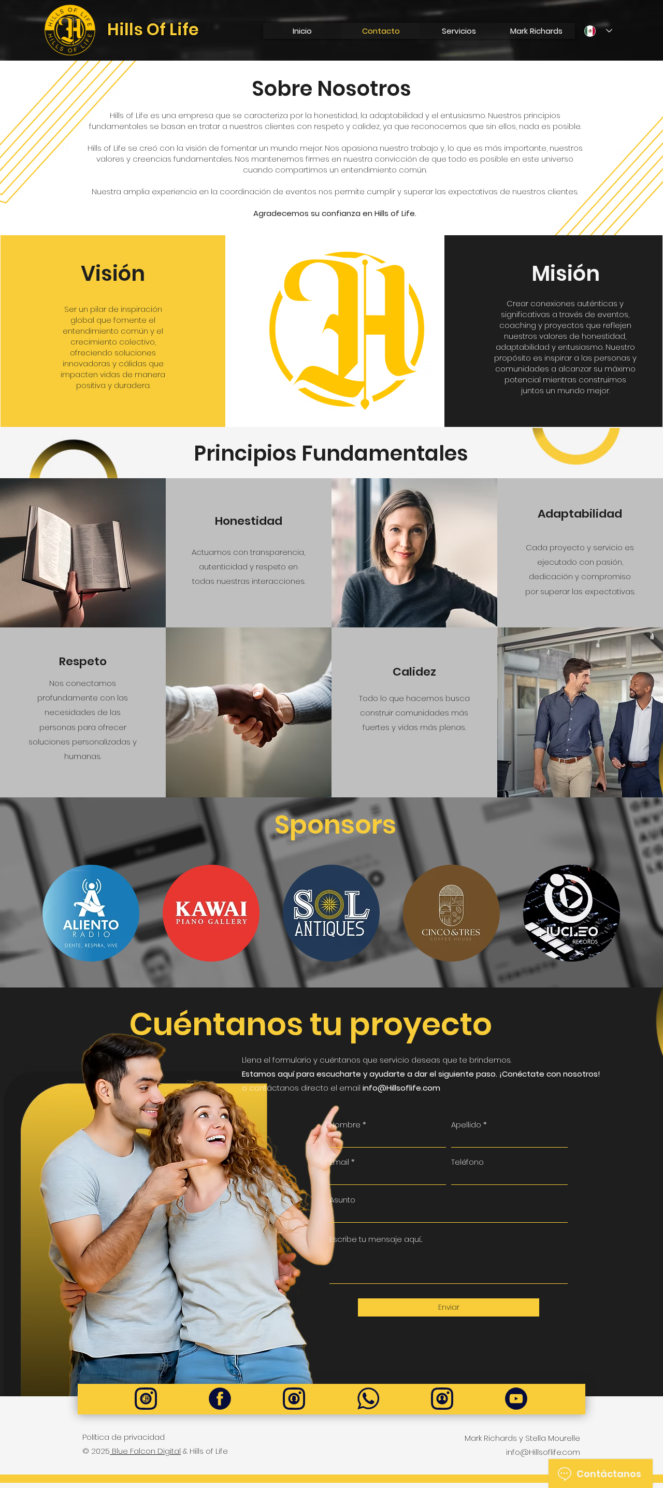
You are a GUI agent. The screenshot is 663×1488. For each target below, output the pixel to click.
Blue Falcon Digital (145, 1451)
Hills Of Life (153, 29)
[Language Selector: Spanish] (598, 31)
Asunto (342, 1200)
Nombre (345, 1124)
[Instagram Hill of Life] (146, 1398)
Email (339, 1162)
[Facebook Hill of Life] (220, 1398)
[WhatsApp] (368, 1398)
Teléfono (467, 1162)
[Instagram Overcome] (294, 1398)
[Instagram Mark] (442, 1398)
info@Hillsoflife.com (401, 1087)
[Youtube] (516, 1398)
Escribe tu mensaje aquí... (375, 1239)
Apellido (466, 1124)
